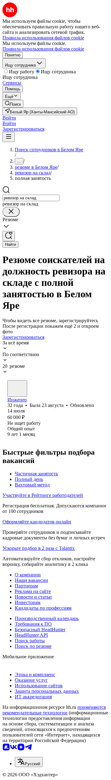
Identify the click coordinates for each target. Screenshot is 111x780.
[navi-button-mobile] (8, 137)
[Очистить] (11, 212)
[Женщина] (17, 388)
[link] (12, 104)
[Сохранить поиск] (8, 236)
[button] (9, 117)
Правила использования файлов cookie (43, 48)
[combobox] (31, 198)
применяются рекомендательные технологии (54, 710)
